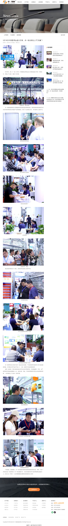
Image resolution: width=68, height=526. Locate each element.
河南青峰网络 (11, 517)
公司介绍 (6, 503)
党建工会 (6, 509)
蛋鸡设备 (34, 503)
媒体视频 (19, 35)
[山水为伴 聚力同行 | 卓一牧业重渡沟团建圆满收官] (49, 73)
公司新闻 (6, 35)
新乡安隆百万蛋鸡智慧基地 (26, 503)
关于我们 (27, 2)
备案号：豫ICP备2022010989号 (34, 525)
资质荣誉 (16, 505)
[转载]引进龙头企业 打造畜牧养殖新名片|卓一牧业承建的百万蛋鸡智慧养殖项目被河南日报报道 (55, 99)
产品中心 (47, 2)
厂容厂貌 (16, 503)
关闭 (2, 53)
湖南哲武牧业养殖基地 (26, 505)
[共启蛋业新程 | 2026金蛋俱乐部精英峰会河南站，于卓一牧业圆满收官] (49, 53)
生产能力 (16, 509)
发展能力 (33, 2)
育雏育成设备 (35, 505)
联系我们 (61, 2)
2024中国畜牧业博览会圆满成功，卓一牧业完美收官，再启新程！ (55, 91)
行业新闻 (12, 35)
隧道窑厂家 (23, 517)
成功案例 (41, 2)
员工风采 (16, 507)
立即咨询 (34, 489)
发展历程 (6, 507)
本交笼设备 (34, 509)
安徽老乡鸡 (25, 509)
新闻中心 (54, 2)
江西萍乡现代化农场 (26, 507)
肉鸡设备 (34, 507)
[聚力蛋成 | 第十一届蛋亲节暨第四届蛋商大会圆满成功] (49, 66)
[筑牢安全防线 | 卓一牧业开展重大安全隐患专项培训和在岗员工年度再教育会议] (49, 80)
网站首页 (20, 2)
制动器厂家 (17, 517)
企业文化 (6, 505)
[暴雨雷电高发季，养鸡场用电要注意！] (49, 60)
